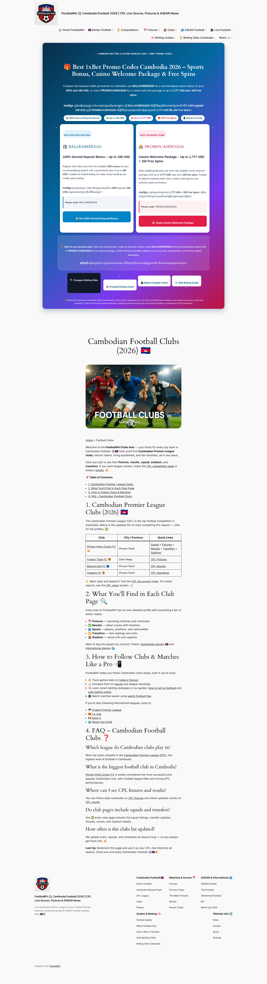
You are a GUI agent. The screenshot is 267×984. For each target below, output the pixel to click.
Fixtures (167, 544)
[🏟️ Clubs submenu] (176, 30)
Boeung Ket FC (96, 566)
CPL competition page (160, 466)
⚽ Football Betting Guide (120, 286)
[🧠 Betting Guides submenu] (175, 37)
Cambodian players (152, 644)
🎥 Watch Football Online (154, 282)
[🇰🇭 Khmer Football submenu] (112, 30)
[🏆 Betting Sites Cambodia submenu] (214, 37)
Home (89, 440)
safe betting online (99, 692)
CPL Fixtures (159, 559)
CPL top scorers (141, 581)
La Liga (96, 714)
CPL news (112, 585)
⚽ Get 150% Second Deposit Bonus (96, 218)
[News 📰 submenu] (231, 37)
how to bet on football (162, 688)
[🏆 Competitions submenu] (139, 30)
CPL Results (158, 566)
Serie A (96, 718)
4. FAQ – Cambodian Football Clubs (110, 496)
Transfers (169, 548)
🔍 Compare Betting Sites (84, 280)
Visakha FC (94, 572)
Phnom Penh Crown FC (101, 546)
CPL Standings (160, 572)
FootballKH (55, 966)
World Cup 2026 (102, 722)
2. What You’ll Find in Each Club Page (111, 488)
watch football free (139, 696)
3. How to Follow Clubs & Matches (109, 492)
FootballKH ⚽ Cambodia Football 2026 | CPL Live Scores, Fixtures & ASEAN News (120, 13)
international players (98, 648)
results (99, 470)
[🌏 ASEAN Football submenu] (206, 30)
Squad (155, 544)
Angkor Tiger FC (97, 559)
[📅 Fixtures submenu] (159, 30)
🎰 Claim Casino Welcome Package (173, 223)
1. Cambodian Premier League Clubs (110, 484)
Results (155, 548)
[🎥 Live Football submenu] (231, 30)
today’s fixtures (128, 680)
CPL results (93, 802)
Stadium (156, 552)
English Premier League (106, 710)
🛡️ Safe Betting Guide (187, 282)
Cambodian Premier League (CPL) (145, 755)
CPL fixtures (136, 798)
